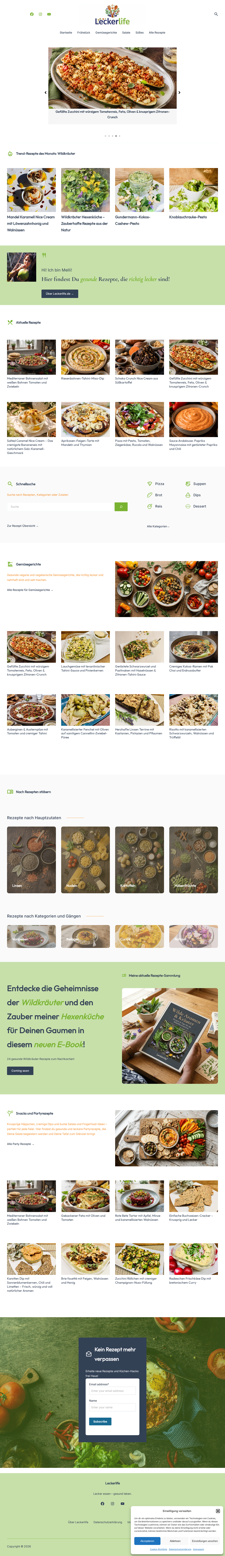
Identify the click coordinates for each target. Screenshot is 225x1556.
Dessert (199, 506)
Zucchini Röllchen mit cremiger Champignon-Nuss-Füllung (136, 1281)
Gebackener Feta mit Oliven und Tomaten (83, 1218)
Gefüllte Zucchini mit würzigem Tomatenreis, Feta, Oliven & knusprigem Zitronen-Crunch (190, 382)
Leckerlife (112, 1483)
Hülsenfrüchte (185, 885)
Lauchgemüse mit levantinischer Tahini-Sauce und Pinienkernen (83, 668)
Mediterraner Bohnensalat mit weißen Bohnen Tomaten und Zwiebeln (112, 112)
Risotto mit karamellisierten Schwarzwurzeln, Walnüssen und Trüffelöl (191, 733)
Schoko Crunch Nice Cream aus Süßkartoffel (136, 380)
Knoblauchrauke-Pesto (188, 217)
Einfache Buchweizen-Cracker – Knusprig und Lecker (191, 1218)
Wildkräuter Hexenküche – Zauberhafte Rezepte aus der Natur (84, 223)
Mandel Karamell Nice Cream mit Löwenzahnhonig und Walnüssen (31, 223)
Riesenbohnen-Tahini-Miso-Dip (82, 378)
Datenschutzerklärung (180, 1549)
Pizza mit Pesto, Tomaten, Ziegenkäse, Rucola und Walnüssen (139, 443)
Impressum (198, 1549)
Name (93, 1400)
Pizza (159, 484)
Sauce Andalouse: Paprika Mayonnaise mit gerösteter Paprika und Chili (193, 445)
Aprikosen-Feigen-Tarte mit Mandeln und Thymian (80, 443)
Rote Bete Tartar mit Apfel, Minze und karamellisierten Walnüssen (137, 1218)
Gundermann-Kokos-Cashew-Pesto (132, 220)
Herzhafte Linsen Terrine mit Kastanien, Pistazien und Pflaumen (138, 731)
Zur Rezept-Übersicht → (23, 526)
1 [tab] (105, 136)
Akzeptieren (147, 1540)
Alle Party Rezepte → (20, 1144)
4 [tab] (116, 136)
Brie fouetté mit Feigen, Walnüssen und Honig (84, 1281)
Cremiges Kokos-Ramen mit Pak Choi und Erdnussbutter (191, 668)
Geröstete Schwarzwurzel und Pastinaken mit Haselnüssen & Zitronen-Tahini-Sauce (135, 670)
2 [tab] (109, 136)
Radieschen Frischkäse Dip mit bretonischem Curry (190, 1281)
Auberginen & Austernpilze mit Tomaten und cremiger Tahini (27, 731)
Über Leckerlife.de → (60, 293)
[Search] (121, 506)
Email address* (99, 1384)
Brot (158, 495)
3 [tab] (112, 136)
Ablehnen (175, 1540)
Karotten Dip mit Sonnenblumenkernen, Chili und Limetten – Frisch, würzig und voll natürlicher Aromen (29, 1284)
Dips (197, 495)
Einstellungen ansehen (205, 1540)
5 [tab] (119, 136)
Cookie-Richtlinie (158, 1549)
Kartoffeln (128, 885)
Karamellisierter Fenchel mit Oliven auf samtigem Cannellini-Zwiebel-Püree (85, 733)
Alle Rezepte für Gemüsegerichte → (30, 590)
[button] (218, 1511)
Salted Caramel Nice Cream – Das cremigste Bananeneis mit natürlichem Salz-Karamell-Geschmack (30, 447)
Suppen (199, 484)
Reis (158, 506)
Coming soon (20, 1070)
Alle (150, 526)
